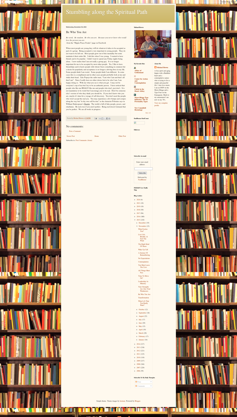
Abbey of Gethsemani (139, 71)
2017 (139, 213)
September (143, 313)
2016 (139, 216)
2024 (139, 199)
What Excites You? (143, 230)
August (141, 316)
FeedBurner (142, 179)
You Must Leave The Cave (144, 266)
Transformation (143, 297)
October (142, 309)
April (141, 329)
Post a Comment (75, 131)
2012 (139, 350)
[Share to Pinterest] (109, 118)
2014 (139, 344)
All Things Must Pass (144, 271)
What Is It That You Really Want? (143, 303)
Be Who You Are (144, 294)
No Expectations (144, 258)
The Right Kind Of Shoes (143, 245)
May (140, 326)
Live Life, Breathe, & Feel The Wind (143, 237)
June (140, 323)
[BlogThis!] (102, 118)
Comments (141, 386)
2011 (139, 354)
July (140, 319)
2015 (139, 220)
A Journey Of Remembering (144, 254)
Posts (139, 382)
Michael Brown (162, 67)
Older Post (122, 136)
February (142, 336)
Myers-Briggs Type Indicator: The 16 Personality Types (141, 99)
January (142, 339)
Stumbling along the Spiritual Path (106, 12)
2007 (139, 367)
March (141, 333)
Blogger (137, 401)
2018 (139, 209)
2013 (139, 347)
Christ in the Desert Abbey (140, 90)
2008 (139, 364)
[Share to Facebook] (107, 118)
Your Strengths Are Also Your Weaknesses (144, 289)
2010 (139, 357)
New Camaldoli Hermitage (140, 109)
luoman (122, 401)
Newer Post (71, 136)
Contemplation (143, 262)
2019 (139, 206)
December (142, 223)
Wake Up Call (143, 249)
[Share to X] (104, 118)
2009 (139, 361)
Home (97, 136)
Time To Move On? (143, 277)
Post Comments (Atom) (84, 140)
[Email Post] (95, 118)
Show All (148, 113)
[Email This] (100, 118)
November (143, 226)
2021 (139, 203)
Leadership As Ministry (143, 282)
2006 (139, 371)
